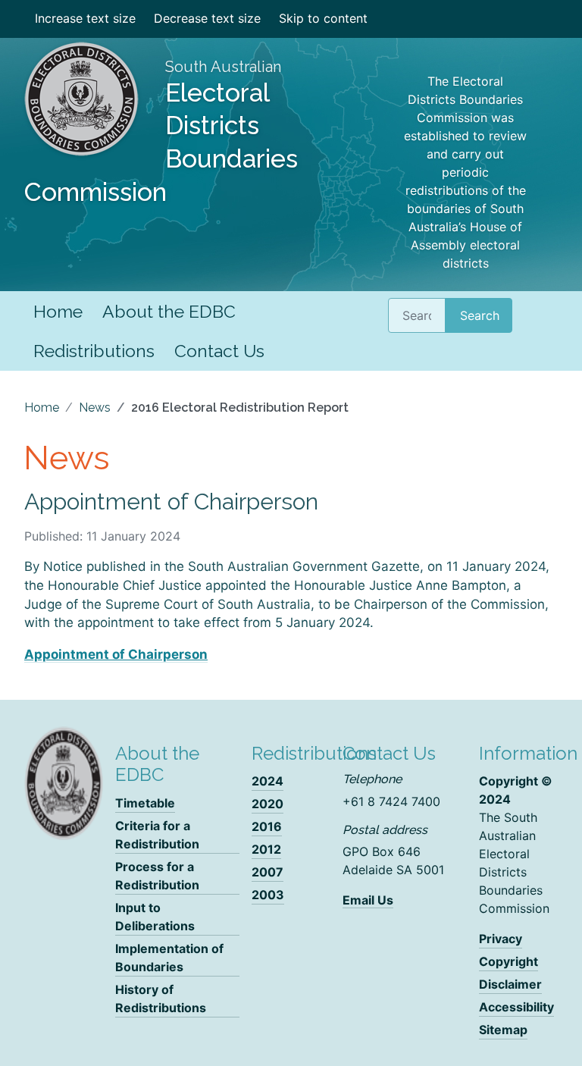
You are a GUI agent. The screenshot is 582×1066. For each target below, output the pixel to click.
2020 (267, 803)
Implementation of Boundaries (169, 957)
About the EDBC (169, 311)
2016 (267, 826)
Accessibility (516, 1006)
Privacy (500, 938)
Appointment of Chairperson (116, 654)
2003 (268, 894)
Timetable (145, 802)
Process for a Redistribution (157, 875)
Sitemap (503, 1029)
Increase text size (85, 18)
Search (479, 315)
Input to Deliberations (155, 916)
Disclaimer (510, 984)
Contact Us (219, 350)
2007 (267, 871)
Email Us (368, 900)
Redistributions (94, 350)
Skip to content (323, 18)
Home (58, 311)
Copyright (508, 961)
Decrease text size (207, 18)
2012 (266, 849)
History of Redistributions (160, 998)
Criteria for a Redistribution (157, 834)
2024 (267, 781)
